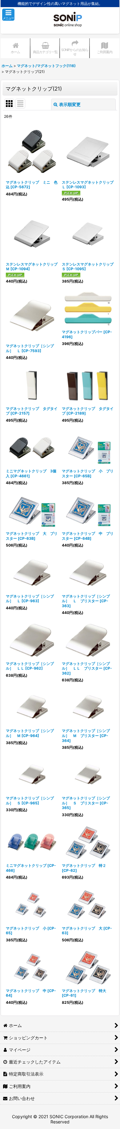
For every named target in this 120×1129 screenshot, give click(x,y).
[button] (8, 15)
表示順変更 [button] (70, 104)
